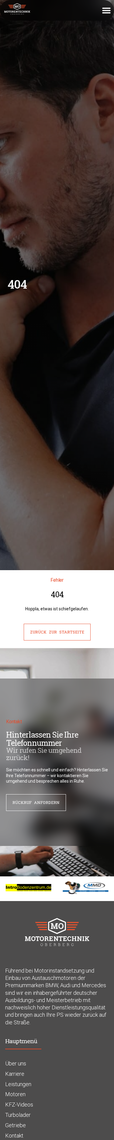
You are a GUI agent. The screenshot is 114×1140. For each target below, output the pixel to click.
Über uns (15, 1063)
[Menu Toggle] (106, 10)
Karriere (14, 1074)
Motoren (15, 1094)
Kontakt (14, 1135)
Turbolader (18, 1115)
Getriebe (15, 1125)
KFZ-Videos (19, 1104)
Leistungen (18, 1084)
